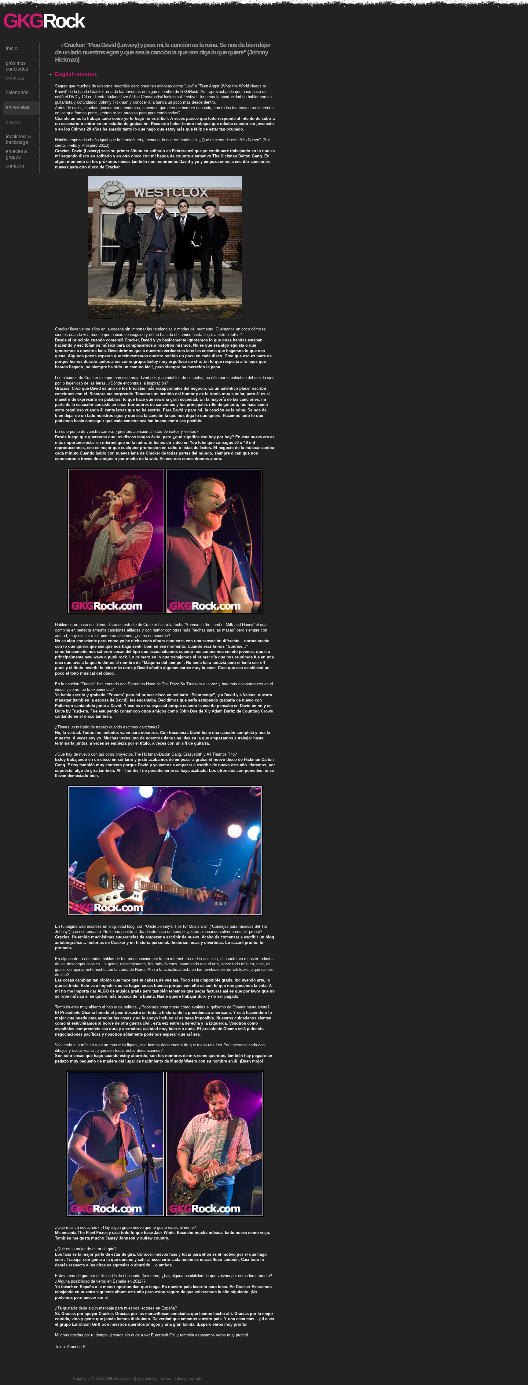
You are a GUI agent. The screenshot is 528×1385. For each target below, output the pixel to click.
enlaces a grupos (16, 153)
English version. (76, 74)
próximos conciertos (17, 65)
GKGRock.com (120, 1378)
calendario (17, 92)
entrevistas (17, 107)
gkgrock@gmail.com (155, 1378)
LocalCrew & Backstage (18, 139)
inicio (11, 48)
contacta (15, 165)
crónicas (15, 77)
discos (13, 121)
